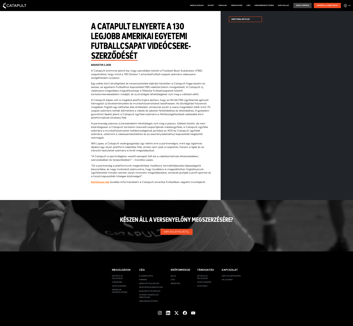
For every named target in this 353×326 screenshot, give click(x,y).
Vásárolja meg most (327, 5)
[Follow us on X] (176, 313)
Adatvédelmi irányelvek (151, 287)
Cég (248, 5)
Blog (173, 276)
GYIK (173, 280)
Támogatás (236, 5)
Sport (211, 5)
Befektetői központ (149, 284)
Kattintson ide (100, 182)
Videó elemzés (119, 286)
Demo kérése (302, 5)
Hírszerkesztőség (264, 5)
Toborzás (117, 282)
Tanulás (222, 5)
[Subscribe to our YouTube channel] (193, 313)
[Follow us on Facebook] (185, 313)
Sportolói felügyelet (117, 277)
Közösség (202, 286)
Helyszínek (227, 280)
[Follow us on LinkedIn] (168, 313)
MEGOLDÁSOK (121, 270)
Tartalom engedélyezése (119, 291)
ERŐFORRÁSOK (180, 270)
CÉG (142, 270)
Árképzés (175, 284)
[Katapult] (14, 5)
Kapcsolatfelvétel (231, 276)
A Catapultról (146, 276)
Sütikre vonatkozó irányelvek (149, 296)
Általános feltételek (150, 291)
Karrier (143, 280)
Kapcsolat (283, 5)
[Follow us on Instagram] (160, 313)
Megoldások (197, 5)
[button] (176, 232)
